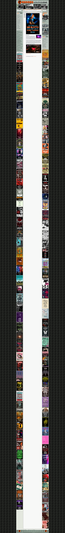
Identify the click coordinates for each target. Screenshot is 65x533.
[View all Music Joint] (24, 16)
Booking (24, 532)
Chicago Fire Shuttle (19, 47)
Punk (17, 33)
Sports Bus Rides (47, 36)
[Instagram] (45, 13)
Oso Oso (18, 24)
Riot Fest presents (19, 49)
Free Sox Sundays (20, 37)
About (36, 1)
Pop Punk (20, 50)
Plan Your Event (26, 532)
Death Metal (20, 32)
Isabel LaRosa (18, 21)
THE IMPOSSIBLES (44, 20)
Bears (19, 42)
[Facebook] (43, 13)
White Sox (18, 41)
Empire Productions (20, 46)
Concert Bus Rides (44, 36)
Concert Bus (19, 45)
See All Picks (44, 22)
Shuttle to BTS (44, 44)
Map (41, 1)
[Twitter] (44, 13)
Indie (20, 42)
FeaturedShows (21, 13)
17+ (19, 31)
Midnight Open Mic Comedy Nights (21, 44)
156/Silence (18, 27)
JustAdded (18, 13)
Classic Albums (18, 48)
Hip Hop (18, 50)
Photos (39, 1)
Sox (20, 43)
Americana (18, 43)
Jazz (17, 37)
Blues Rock (18, 39)
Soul (20, 40)
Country (18, 40)
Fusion (18, 32)
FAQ (46, 1)
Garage (18, 31)
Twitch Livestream (34, 56)
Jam (17, 38)
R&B (17, 42)
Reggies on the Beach (19, 35)
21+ (19, 34)
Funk (21, 48)
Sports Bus (18, 36)
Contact (44, 1)
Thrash (21, 41)
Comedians (19, 38)
